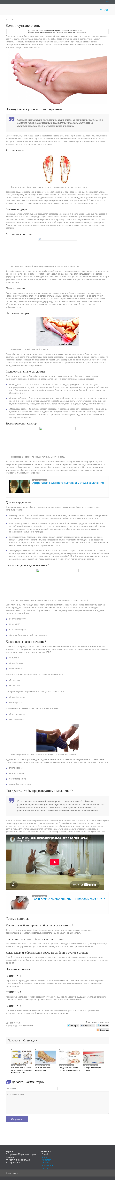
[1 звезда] (7, 1026)
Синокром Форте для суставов (92, 1068)
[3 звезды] (11, 1026)
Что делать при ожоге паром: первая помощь (69, 1068)
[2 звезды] (9, 1026)
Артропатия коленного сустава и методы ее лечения (68, 483)
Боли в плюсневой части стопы (43, 1068)
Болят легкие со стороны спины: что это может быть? (68, 899)
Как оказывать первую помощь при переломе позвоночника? (21, 1070)
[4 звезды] (14, 1026)
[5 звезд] (16, 1026)
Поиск (106, 1)
